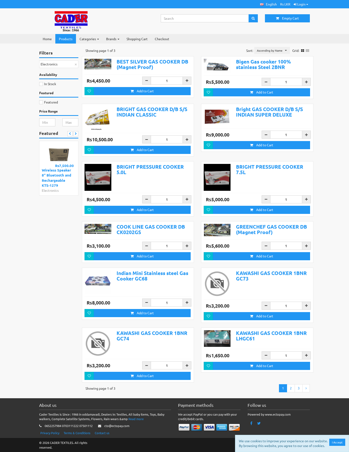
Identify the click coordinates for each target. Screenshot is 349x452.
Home (47, 39)
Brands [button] (111, 39)
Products (65, 39)
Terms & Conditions (77, 433)
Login (301, 4)
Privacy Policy (49, 433)
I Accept (337, 442)
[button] (268, 4)
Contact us (102, 433)
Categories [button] (88, 39)
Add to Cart (145, 91)
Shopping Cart (137, 39)
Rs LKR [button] (285, 4)
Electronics (50, 190)
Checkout (162, 39)
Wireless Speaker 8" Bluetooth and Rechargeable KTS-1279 (56, 178)
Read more (136, 419)
